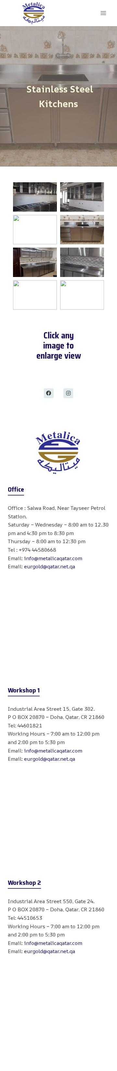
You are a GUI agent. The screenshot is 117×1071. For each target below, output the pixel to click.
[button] (35, 197)
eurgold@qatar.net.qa (49, 566)
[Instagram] (68, 393)
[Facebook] (49, 393)
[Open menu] (103, 13)
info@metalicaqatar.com (53, 558)
